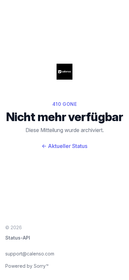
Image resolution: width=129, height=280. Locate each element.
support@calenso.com (29, 253)
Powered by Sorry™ (27, 266)
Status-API (17, 238)
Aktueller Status (64, 146)
